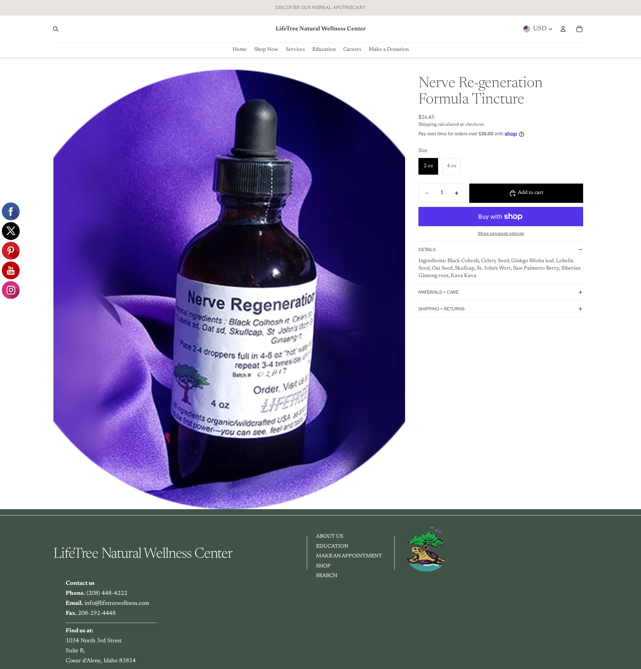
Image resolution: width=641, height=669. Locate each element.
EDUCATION (332, 546)
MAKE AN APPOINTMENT (349, 556)
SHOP (323, 566)
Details (426, 250)
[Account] (563, 29)
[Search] (55, 29)
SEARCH (326, 576)
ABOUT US (329, 536)
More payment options (501, 233)
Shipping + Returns (441, 309)
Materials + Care (438, 292)
